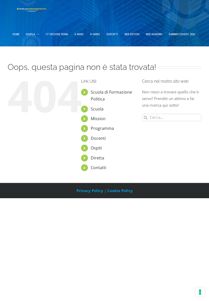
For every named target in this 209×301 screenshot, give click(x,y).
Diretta (97, 158)
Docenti (98, 138)
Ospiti (96, 148)
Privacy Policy (89, 190)
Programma (102, 128)
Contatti (98, 167)
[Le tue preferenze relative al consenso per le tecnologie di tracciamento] (200, 292)
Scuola (97, 109)
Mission (98, 118)
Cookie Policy (120, 190)
